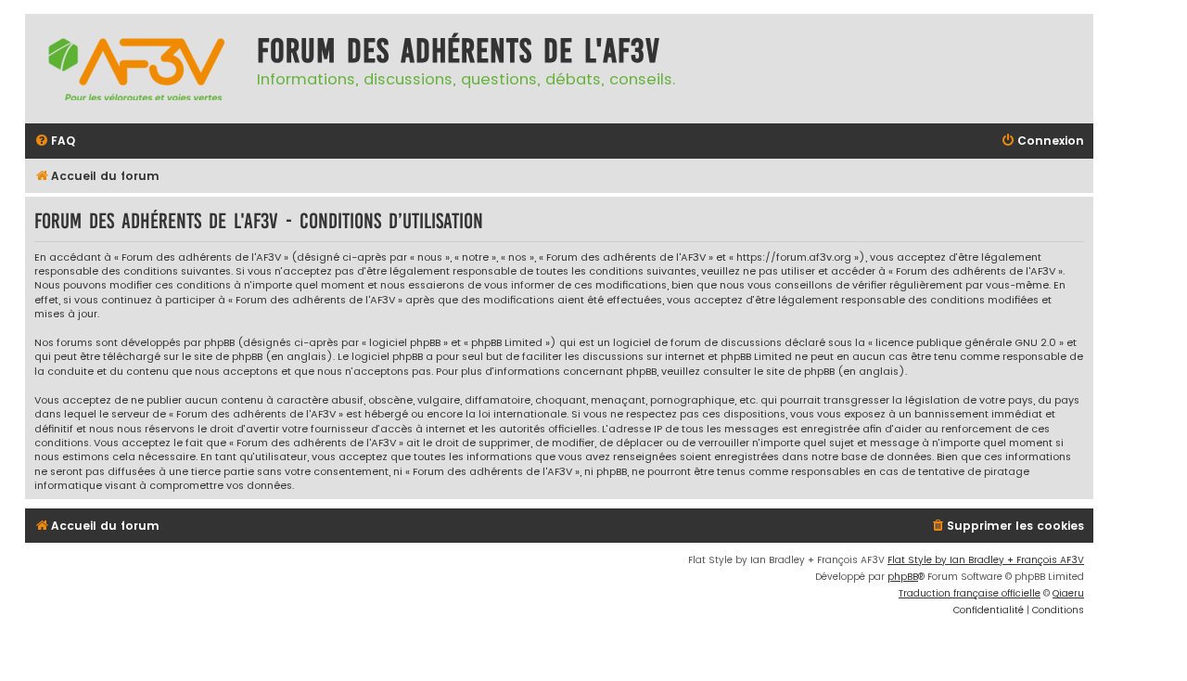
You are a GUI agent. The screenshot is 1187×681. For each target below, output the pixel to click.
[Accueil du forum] (136, 69)
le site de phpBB (222, 357)
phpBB (902, 577)
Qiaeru (1068, 593)
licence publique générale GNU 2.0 (965, 343)
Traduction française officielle (969, 593)
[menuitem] (54, 141)
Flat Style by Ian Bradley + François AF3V (985, 560)
